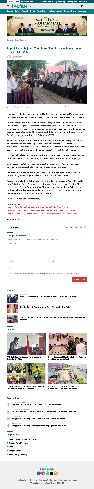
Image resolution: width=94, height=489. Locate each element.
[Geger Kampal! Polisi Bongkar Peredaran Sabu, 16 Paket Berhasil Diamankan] (12, 298)
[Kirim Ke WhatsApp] (85, 227)
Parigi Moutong (15, 451)
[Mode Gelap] (82, 6)
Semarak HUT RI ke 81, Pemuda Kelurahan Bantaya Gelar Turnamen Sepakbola (65, 387)
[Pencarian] (85, 6)
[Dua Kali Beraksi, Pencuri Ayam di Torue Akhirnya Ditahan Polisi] (12, 308)
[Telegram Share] (80, 227)
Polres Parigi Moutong (18, 455)
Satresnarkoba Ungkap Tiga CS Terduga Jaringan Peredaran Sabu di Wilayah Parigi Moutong (53, 318)
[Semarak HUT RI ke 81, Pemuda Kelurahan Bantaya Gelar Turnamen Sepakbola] (67, 373)
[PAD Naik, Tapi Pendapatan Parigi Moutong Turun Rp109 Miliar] (26, 344)
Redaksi (33, 480)
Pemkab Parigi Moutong (18, 443)
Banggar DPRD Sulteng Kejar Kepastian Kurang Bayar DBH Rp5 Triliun (39, 426)
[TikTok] (51, 473)
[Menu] (8, 6)
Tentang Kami (22, 480)
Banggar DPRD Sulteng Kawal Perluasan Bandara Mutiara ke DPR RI (38, 419)
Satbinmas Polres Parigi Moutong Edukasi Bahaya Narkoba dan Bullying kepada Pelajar (41, 210)
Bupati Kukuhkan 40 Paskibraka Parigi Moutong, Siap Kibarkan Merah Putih (67, 358)
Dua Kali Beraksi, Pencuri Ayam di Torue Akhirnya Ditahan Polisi (45, 307)
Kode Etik (63, 480)
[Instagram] (43, 473)
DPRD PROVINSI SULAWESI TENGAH (23, 439)
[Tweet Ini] (71, 227)
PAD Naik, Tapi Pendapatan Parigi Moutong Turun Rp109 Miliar (54, 2)
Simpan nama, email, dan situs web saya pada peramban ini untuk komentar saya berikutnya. (44, 274)
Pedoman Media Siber (48, 480)
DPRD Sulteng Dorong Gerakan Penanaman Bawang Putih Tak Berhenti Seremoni (44, 411)
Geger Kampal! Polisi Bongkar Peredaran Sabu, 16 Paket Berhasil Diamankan (50, 296)
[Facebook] (39, 473)
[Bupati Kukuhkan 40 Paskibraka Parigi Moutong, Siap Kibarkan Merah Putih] (67, 344)
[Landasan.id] (22, 6)
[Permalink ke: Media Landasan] (9, 57)
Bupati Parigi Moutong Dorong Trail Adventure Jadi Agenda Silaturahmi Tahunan (25, 387)
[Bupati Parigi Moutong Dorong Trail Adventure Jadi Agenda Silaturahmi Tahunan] (26, 373)
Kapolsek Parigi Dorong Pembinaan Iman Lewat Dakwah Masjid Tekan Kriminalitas (39, 207)
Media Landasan (17, 56)
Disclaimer (73, 480)
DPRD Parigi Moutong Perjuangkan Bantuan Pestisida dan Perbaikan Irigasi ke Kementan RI (43, 213)
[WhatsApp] (47, 473)
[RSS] (56, 473)
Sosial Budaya (12, 45)
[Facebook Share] (67, 227)
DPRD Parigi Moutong (17, 447)
